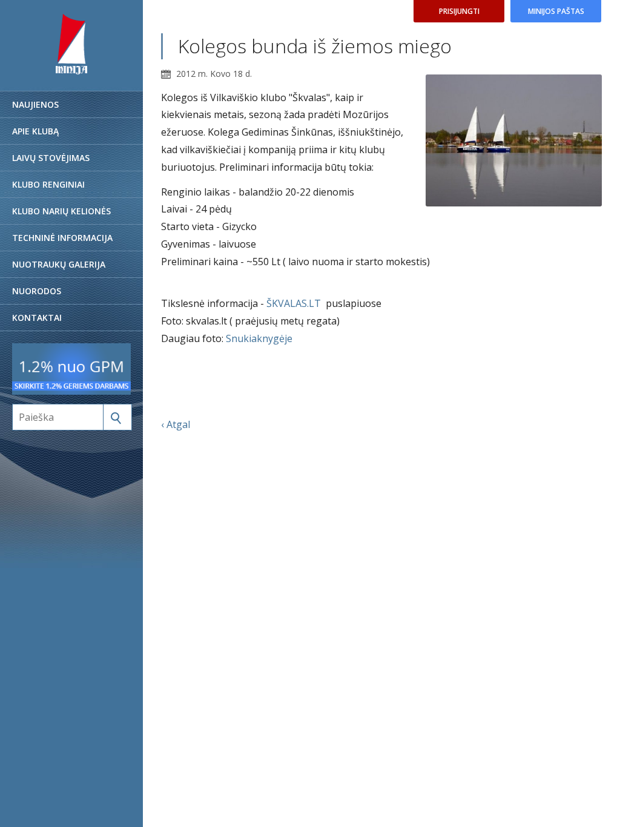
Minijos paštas (556, 11)
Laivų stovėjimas (51, 157)
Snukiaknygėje (259, 338)
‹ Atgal (175, 424)
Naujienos (35, 104)
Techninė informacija (62, 237)
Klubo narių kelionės (61, 211)
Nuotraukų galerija (58, 264)
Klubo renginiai (48, 184)
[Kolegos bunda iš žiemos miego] (514, 140)
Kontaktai (37, 317)
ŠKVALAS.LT (293, 303)
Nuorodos (36, 291)
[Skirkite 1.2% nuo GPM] (71, 391)
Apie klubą (35, 131)
